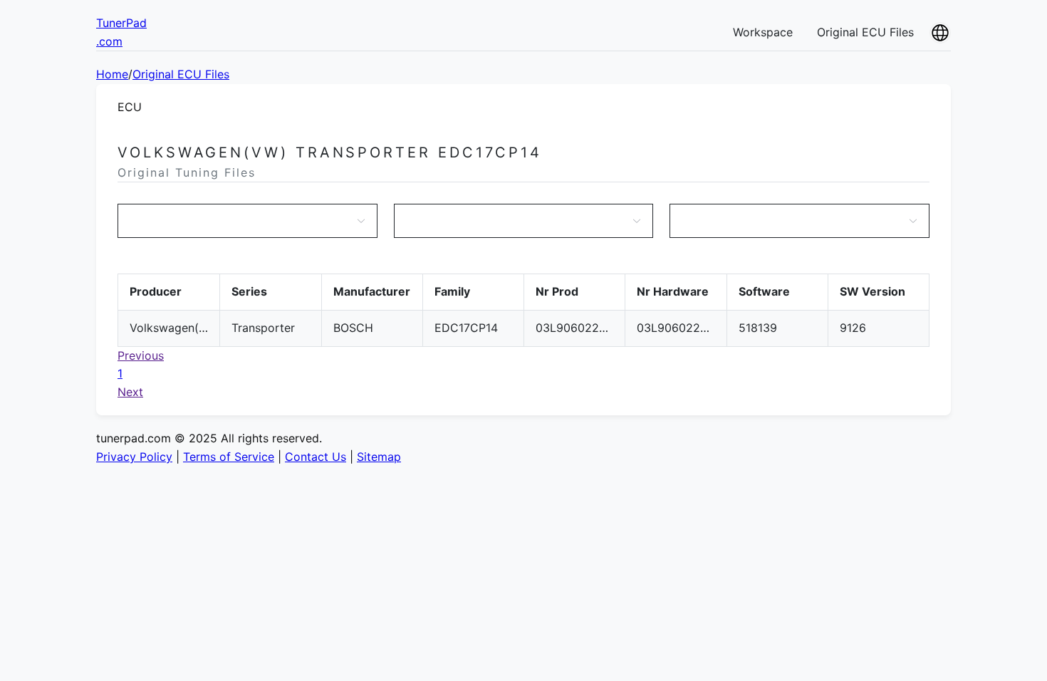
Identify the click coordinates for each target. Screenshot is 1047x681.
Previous (141, 355)
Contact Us (315, 456)
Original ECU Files (865, 32)
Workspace (763, 32)
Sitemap (379, 456)
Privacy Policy (134, 456)
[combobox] (240, 220)
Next (130, 392)
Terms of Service (228, 456)
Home (112, 74)
